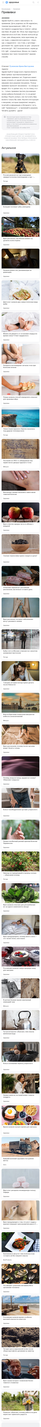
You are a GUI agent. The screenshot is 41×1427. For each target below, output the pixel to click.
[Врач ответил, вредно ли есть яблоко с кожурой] (20, 517)
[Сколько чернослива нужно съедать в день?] (20, 549)
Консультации (6, 9)
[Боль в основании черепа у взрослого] (20, 1057)
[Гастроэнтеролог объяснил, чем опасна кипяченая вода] (20, 1025)
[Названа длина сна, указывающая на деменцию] (20, 263)
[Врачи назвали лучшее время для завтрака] (20, 1120)
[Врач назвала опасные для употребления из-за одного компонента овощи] (20, 898)
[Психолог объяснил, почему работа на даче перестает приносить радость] (20, 1406)
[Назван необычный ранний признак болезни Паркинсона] (20, 834)
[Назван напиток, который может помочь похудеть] (20, 1088)
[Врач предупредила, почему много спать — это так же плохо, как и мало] (20, 930)
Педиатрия (16, 9)
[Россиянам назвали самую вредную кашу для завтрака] (20, 961)
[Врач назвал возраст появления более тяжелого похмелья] (20, 1374)
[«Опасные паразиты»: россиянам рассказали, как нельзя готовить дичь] (20, 581)
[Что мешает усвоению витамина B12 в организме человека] (20, 1279)
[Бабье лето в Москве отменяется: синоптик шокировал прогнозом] (20, 644)
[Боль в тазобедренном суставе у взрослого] (20, 803)
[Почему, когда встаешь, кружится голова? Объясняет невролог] (20, 771)
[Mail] (7, 2)
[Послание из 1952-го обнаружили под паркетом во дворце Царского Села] (20, 454)
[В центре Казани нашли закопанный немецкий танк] (20, 993)
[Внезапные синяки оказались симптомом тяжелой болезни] (20, 485)
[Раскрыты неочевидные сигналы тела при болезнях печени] (20, 359)
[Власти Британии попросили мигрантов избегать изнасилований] (20, 708)
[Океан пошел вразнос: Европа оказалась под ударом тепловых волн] (20, 422)
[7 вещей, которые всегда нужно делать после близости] (20, 676)
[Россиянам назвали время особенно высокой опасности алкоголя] (20, 1310)
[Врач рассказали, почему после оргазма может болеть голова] (20, 739)
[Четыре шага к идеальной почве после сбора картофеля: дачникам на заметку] (20, 1342)
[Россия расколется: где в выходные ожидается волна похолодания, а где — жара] (20, 168)
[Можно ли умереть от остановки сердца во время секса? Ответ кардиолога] (20, 327)
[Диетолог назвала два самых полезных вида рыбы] (20, 295)
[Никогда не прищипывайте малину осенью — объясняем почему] (20, 866)
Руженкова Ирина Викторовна (22, 66)
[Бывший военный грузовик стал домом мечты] (20, 1152)
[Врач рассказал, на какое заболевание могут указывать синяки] (20, 612)
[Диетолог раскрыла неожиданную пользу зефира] (20, 1183)
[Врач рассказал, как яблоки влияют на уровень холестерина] (20, 232)
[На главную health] (13, 2)
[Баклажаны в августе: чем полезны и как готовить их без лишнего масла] (20, 1247)
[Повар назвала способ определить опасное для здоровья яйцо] (20, 390)
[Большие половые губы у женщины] (20, 200)
